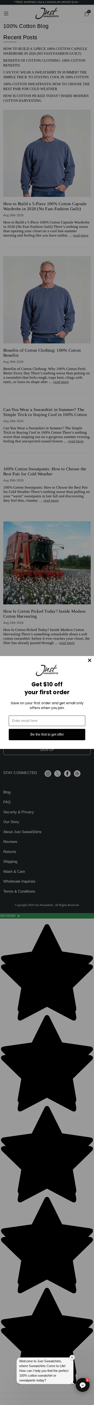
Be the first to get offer (47, 734)
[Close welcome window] (72, 1357)
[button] (83, 1385)
